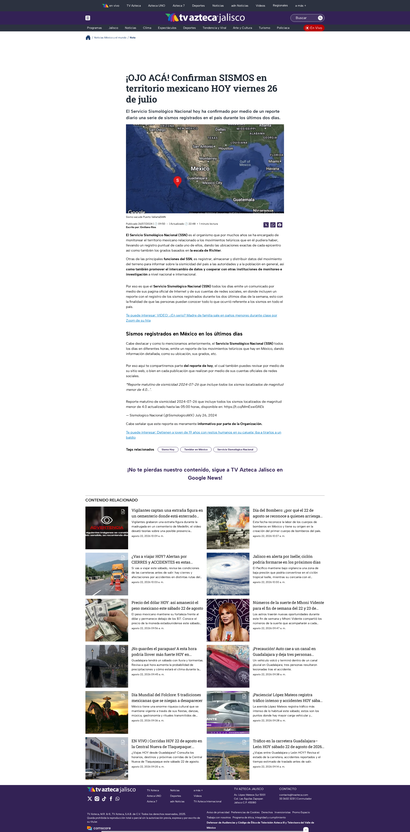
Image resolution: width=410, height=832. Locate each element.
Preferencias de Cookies (245, 812)
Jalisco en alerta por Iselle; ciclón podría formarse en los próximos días (287, 559)
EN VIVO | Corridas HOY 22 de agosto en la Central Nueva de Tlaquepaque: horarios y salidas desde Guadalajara (167, 744)
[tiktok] (104, 800)
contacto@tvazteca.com (293, 794)
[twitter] (89, 800)
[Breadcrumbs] (89, 37)
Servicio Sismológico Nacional (235, 449)
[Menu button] (102, 18)
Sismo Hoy (168, 449)
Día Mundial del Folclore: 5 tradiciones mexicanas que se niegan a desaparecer (167, 697)
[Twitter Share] (266, 224)
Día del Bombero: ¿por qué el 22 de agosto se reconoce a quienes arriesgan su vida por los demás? (288, 513)
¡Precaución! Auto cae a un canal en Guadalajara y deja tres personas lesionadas (284, 651)
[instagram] (97, 800)
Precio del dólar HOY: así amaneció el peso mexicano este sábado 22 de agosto (167, 605)
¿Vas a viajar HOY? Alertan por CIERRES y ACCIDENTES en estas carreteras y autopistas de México (162, 559)
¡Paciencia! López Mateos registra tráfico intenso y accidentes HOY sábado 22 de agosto (289, 697)
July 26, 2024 (206, 415)
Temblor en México (196, 449)
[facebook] (111, 800)
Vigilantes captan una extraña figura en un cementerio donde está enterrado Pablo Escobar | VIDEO (167, 513)
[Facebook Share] (279, 224)
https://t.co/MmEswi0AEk (244, 407)
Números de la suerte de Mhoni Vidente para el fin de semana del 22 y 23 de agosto (288, 605)
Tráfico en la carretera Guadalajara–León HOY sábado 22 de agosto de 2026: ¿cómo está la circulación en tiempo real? (288, 744)
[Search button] (320, 18)
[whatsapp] (117, 800)
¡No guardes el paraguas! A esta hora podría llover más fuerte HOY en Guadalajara (164, 651)
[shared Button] (272, 224)
